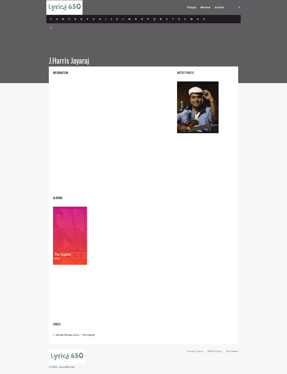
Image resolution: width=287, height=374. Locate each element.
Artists (219, 7)
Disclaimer (232, 351)
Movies (206, 7)
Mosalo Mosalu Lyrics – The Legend (75, 334)
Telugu (191, 7)
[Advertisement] (112, 106)
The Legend (63, 254)
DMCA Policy (215, 351)
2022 (57, 258)
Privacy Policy (195, 351)
